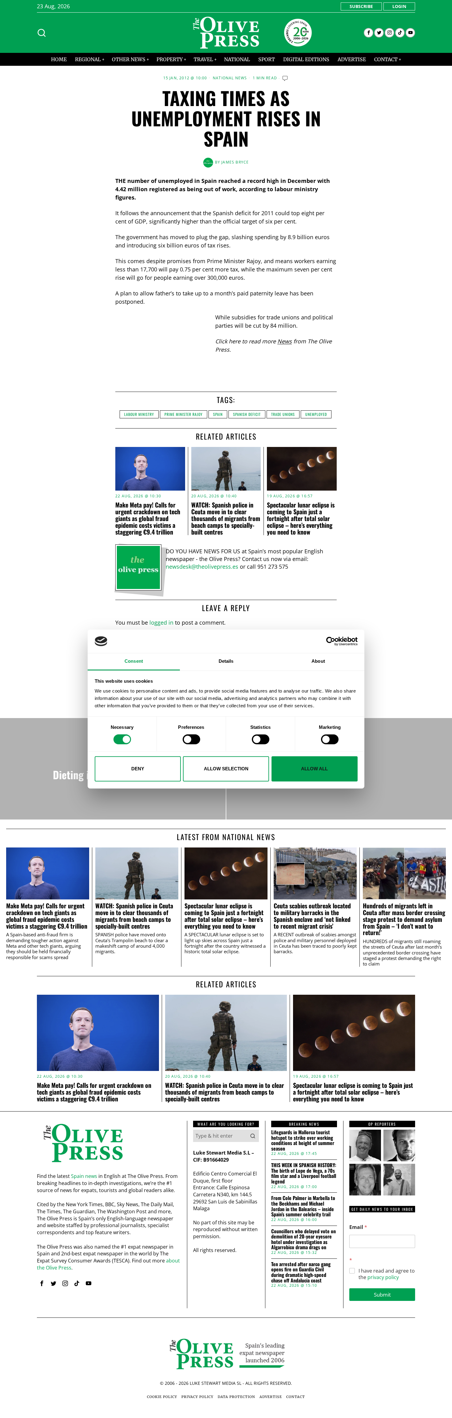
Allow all (314, 768)
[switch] (191, 739)
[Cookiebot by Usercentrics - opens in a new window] (331, 641)
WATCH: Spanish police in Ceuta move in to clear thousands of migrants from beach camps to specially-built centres (225, 518)
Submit (382, 1294)
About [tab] (318, 661)
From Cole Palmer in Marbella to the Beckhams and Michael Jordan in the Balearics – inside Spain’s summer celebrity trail (303, 1206)
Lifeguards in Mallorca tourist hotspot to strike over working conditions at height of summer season (302, 1140)
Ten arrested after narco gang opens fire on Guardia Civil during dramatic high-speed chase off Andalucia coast (301, 1272)
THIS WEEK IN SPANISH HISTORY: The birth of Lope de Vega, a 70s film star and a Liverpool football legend (303, 1173)
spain (218, 414)
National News (230, 78)
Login (399, 6)
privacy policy (383, 1277)
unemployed (316, 414)
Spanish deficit (247, 414)
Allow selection (226, 768)
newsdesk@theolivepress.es (202, 566)
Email (358, 1227)
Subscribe (361, 6)
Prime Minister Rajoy (184, 414)
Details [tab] (226, 661)
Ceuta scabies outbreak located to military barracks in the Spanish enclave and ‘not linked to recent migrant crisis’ (312, 916)
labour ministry (139, 414)
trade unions (283, 414)
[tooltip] (368, 33)
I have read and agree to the (387, 1274)
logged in (161, 622)
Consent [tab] (134, 661)
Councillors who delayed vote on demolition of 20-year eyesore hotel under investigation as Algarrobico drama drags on (303, 1239)
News (284, 341)
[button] (253, 1136)
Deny (137, 768)
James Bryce (235, 162)
